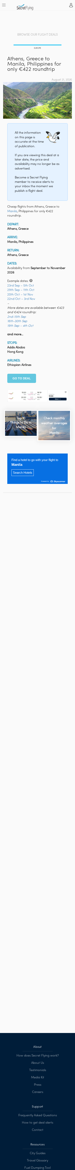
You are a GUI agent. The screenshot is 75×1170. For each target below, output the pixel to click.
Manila (12, 211)
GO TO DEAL (21, 378)
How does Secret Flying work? (37, 1055)
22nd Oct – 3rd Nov (21, 299)
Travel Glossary (37, 1160)
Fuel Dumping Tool (37, 1167)
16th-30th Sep (17, 321)
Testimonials (37, 1070)
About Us (37, 1063)
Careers (37, 1092)
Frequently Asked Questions (37, 1115)
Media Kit (37, 1077)
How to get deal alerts (37, 1122)
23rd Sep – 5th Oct (20, 285)
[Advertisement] (37, 21)
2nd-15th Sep (16, 316)
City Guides (37, 1153)
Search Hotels (22, 472)
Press (37, 1084)
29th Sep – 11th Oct (20, 290)
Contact (37, 1130)
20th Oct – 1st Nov (20, 294)
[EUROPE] (37, 45)
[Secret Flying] (25, 6)
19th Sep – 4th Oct (20, 325)
